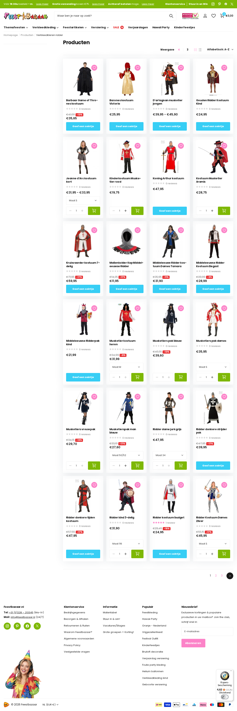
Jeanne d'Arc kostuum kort (81, 180)
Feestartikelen (73, 27)
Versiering (98, 27)
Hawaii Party (161, 27)
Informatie (110, 607)
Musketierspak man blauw (122, 431)
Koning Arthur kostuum (168, 178)
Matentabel (110, 612)
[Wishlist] (213, 16)
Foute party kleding (154, 665)
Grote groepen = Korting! (118, 632)
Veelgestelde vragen (77, 651)
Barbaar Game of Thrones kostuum (82, 102)
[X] (232, 4)
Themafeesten (14, 27)
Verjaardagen (138, 27)
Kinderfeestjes (184, 27)
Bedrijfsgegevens (74, 612)
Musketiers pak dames (211, 341)
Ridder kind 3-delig (121, 517)
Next (229, 575)
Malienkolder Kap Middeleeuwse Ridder (126, 264)
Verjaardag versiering (155, 658)
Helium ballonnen (152, 671)
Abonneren (193, 643)
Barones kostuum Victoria (121, 102)
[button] (125, 211)
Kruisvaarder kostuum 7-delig (83, 264)
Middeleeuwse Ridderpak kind (83, 342)
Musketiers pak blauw (167, 341)
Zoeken (171, 16)
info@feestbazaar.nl (23, 617)
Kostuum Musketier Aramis (209, 180)
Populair (147, 607)
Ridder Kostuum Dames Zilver (211, 519)
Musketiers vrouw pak (80, 429)
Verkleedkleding (44, 27)
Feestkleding (150, 612)
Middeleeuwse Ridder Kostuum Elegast (210, 264)
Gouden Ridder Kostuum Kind (212, 102)
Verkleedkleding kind (155, 678)
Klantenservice (74, 607)
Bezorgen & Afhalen (76, 619)
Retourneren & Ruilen (77, 625)
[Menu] (231, 671)
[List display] (200, 49)
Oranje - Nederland (154, 625)
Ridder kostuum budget (168, 517)
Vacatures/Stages (114, 625)
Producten (27, 35)
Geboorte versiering (154, 684)
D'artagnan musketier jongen (168, 102)
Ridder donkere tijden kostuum (80, 519)
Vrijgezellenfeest (152, 632)
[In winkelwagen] (94, 211)
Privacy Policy (72, 645)
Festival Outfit (150, 638)
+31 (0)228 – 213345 (21, 612)
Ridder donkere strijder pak (211, 431)
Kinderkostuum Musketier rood (125, 180)
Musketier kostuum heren (122, 342)
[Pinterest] (219, 4)
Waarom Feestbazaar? (78, 632)
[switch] (224, 697)
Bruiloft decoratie (152, 651)
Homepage (11, 35)
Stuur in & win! (111, 619)
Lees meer (42, 4)
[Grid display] (195, 49)
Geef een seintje (83, 126)
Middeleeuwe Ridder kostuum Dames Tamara (169, 264)
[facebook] (226, 4)
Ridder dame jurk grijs (167, 429)
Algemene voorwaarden (79, 638)
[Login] (205, 16)
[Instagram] (213, 4)
